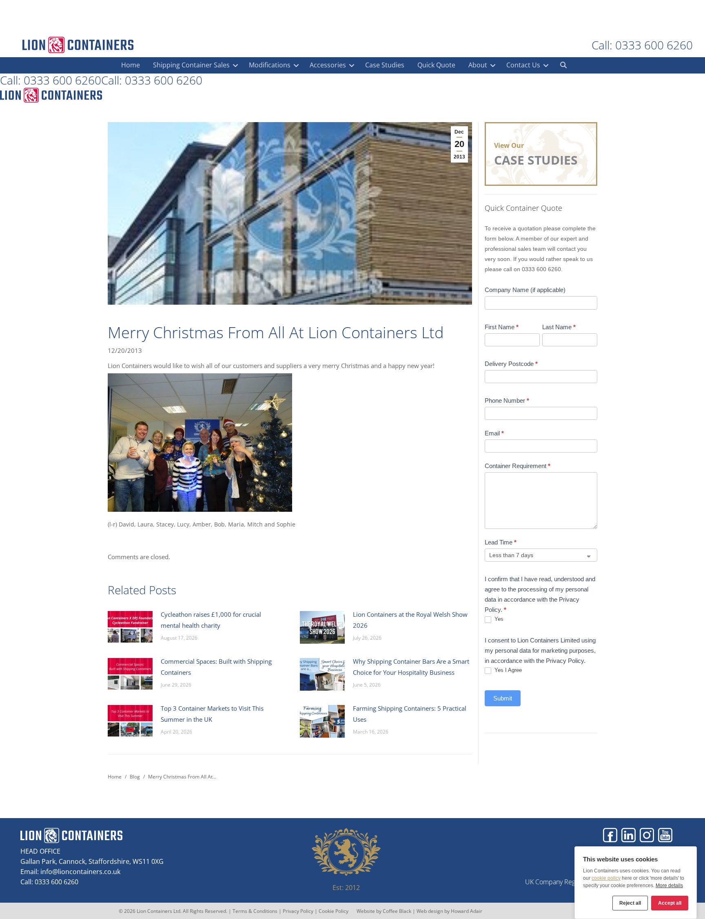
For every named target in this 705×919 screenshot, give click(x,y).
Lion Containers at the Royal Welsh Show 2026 (410, 619)
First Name (502, 326)
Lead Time (501, 542)
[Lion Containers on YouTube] (665, 835)
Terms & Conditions (255, 911)
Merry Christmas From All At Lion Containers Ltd (276, 332)
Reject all (630, 903)
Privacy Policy (298, 911)
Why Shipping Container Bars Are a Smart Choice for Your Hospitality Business (411, 666)
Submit (502, 698)
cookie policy (606, 878)
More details (669, 885)
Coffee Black (397, 911)
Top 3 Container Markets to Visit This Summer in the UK (212, 713)
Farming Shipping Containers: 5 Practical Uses (409, 713)
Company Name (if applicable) (525, 289)
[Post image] (130, 627)
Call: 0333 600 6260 (642, 44)
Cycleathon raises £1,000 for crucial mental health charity (211, 619)
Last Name (559, 326)
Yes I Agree (507, 670)
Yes (498, 619)
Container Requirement (517, 465)
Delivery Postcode (511, 363)
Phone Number (507, 400)
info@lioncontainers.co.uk (80, 871)
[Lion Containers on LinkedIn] (628, 835)
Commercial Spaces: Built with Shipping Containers (216, 666)
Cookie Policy (333, 911)
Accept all (669, 903)
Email (494, 433)
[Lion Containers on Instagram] (647, 835)
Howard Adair (466, 911)
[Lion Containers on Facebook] (610, 835)
